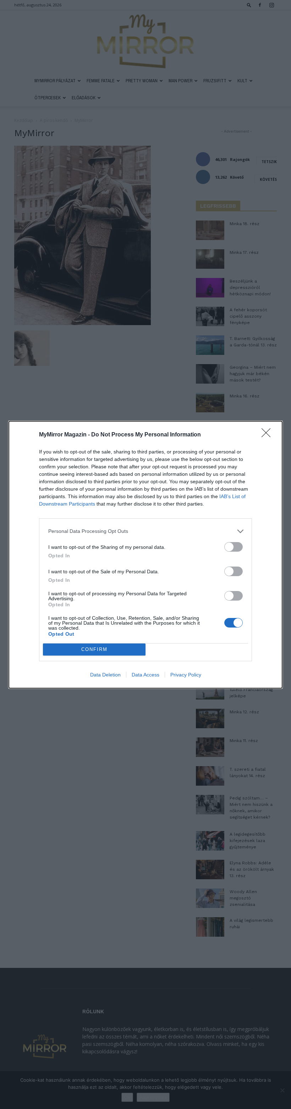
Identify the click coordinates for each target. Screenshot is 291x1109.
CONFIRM (94, 649)
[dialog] (145, 554)
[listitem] (145, 531)
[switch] (233, 547)
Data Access (145, 675)
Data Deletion (105, 675)
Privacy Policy (185, 675)
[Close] (268, 435)
